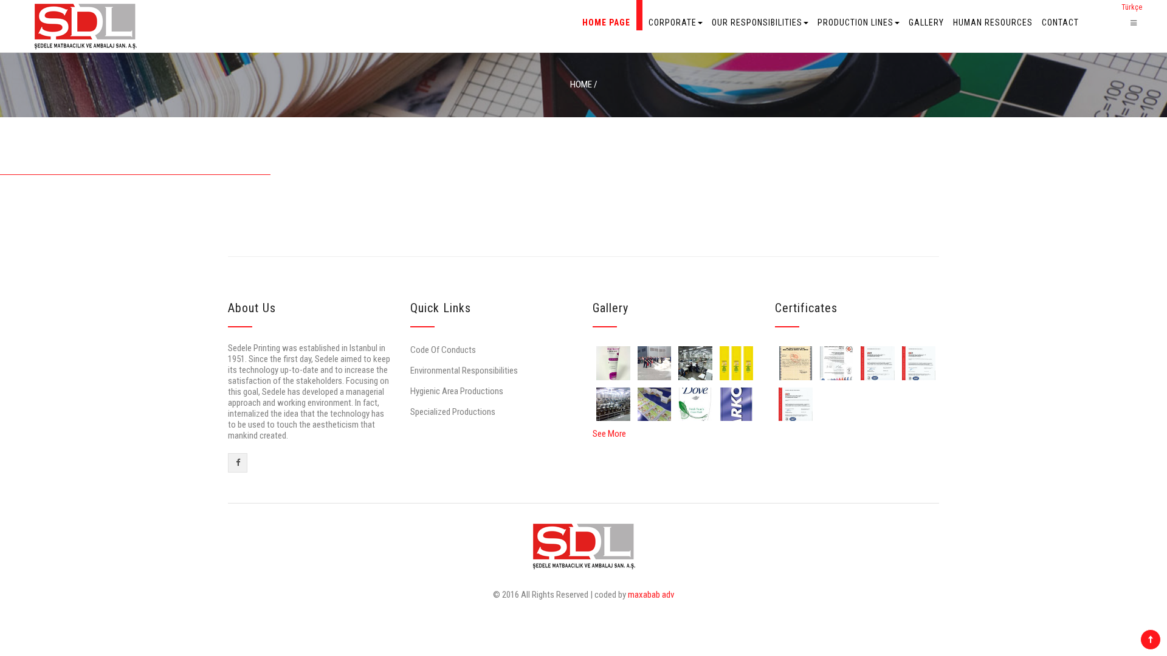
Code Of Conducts (443, 349)
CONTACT (1060, 22)
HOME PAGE (606, 22)
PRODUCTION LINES (855, 22)
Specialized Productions (452, 411)
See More (609, 433)
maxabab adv (651, 594)
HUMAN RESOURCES (993, 22)
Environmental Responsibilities (464, 370)
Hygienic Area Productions (456, 391)
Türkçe (1131, 7)
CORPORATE (673, 22)
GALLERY (926, 22)
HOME (581, 84)
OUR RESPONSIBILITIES (757, 22)
